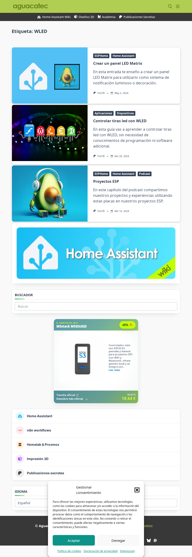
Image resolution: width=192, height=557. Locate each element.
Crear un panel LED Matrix (117, 63)
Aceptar (74, 540)
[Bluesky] (149, 540)
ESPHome (101, 56)
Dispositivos (125, 113)
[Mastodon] (155, 540)
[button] (137, 490)
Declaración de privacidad (101, 551)
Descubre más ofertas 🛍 (72, 399)
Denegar (118, 540)
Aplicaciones (103, 113)
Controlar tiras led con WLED (120, 120)
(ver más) (114, 370)
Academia (108, 17)
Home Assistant (123, 56)
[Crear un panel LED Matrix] (50, 75)
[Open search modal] (170, 6)
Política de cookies (69, 551)
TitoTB (101, 93)
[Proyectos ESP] (50, 193)
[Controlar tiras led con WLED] (50, 133)
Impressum (127, 551)
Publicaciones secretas (139, 17)
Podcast (144, 174)
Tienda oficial (65, 395)
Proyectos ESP (106, 181)
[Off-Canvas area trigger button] (178, 6)
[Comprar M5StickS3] (96, 361)
